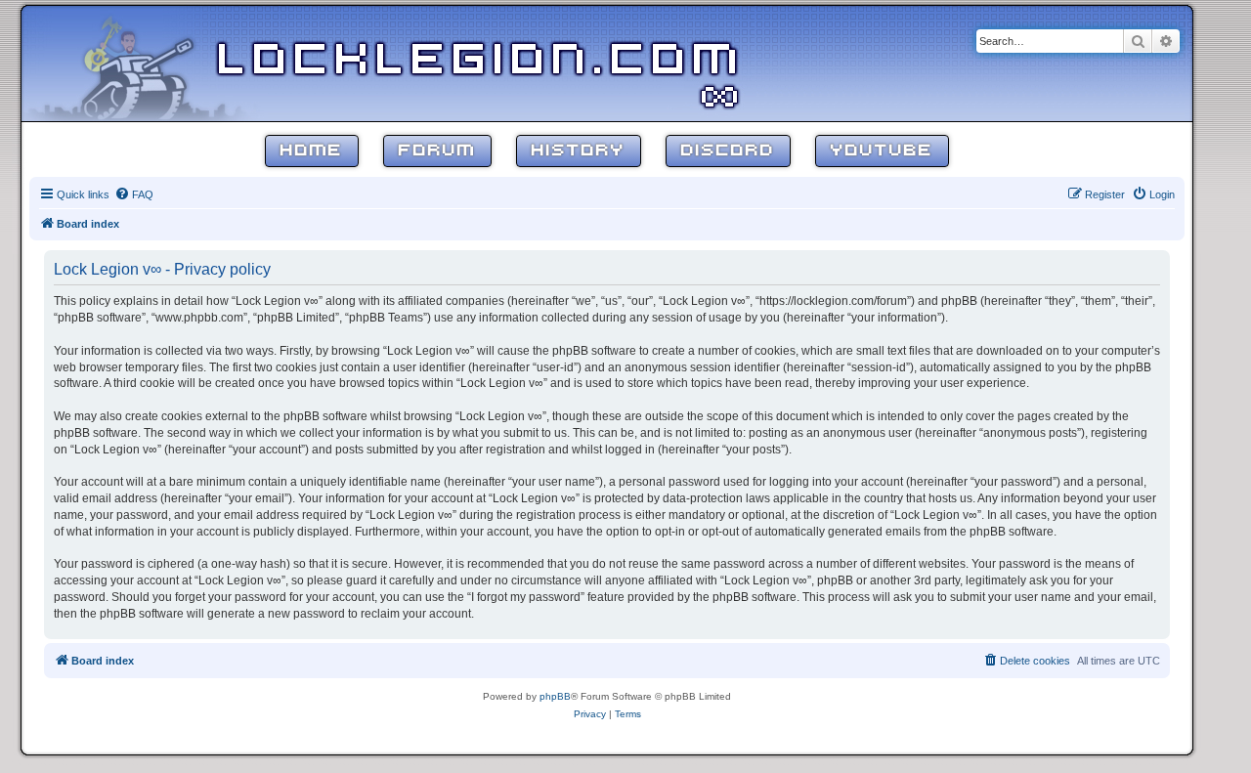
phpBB (555, 696)
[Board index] (148, 62)
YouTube (882, 151)
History (579, 151)
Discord (728, 151)
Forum (437, 151)
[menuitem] (133, 194)
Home (311, 151)
